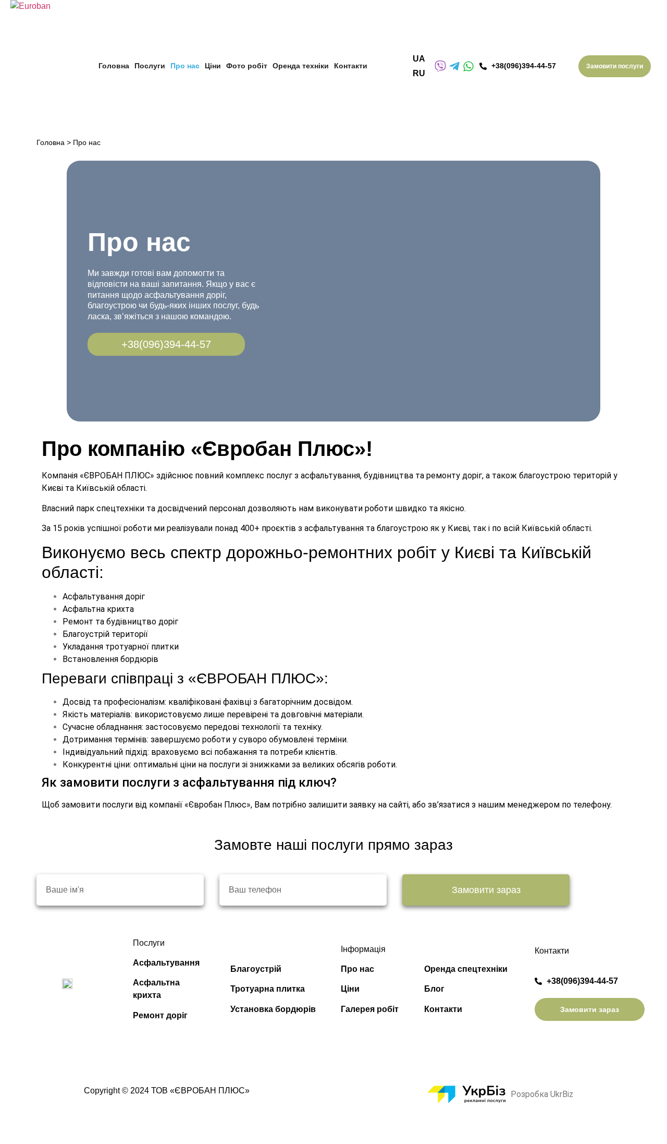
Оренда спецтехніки (466, 969)
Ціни (350, 988)
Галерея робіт (370, 1009)
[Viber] (440, 66)
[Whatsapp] (468, 66)
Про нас (357, 969)
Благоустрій (255, 969)
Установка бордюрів (273, 1009)
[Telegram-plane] (454, 66)
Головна (50, 142)
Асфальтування (166, 962)
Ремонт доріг (160, 1015)
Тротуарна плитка (267, 988)
